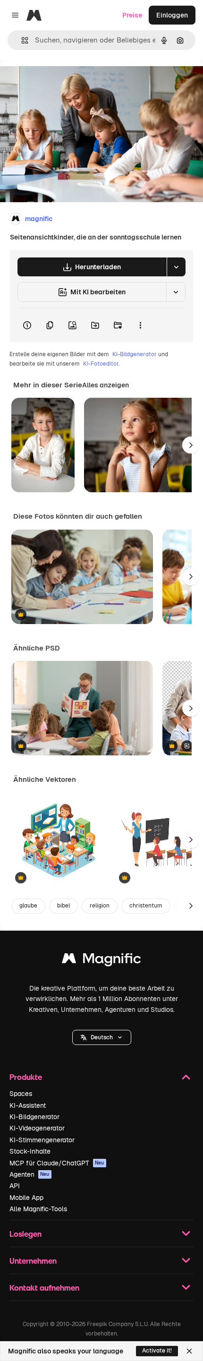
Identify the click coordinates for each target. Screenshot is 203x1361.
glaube (28, 905)
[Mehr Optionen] (140, 325)
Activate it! (157, 1350)
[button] (101, 1037)
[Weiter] (190, 445)
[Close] (189, 1351)
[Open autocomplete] (21, 40)
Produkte (25, 1077)
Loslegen (25, 1234)
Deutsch (102, 1037)
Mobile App (26, 1197)
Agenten (29, 1174)
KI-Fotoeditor (100, 364)
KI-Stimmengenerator (42, 1140)
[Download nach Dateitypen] (176, 266)
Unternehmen (33, 1261)
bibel (63, 905)
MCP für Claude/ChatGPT (56, 1163)
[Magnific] (101, 960)
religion (100, 905)
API (14, 1185)
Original (60, 81)
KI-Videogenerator (37, 1128)
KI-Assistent (27, 1105)
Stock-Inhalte (30, 1151)
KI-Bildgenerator (134, 354)
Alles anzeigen (105, 385)
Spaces (20, 1093)
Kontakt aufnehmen (44, 1288)
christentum (145, 905)
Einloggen (172, 15)
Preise (132, 15)
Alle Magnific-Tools (38, 1209)
